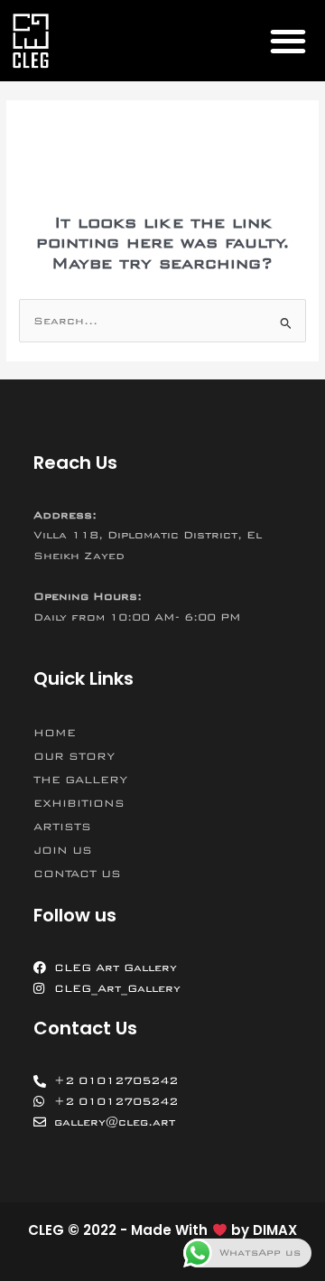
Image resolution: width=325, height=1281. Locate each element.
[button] (287, 41)
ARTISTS (62, 826)
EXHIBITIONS (79, 803)
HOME (54, 732)
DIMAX (275, 1229)
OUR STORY (74, 756)
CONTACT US (77, 873)
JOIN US (62, 850)
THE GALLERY (80, 779)
